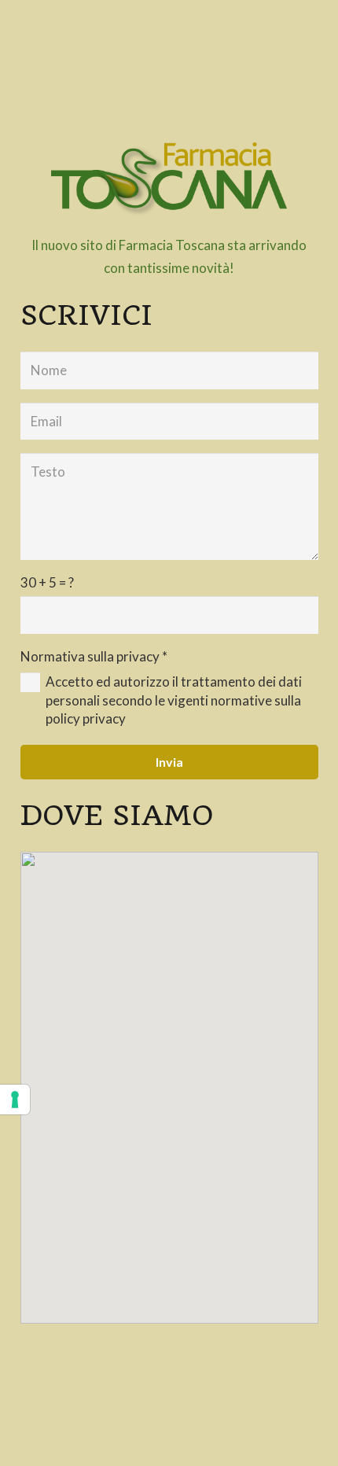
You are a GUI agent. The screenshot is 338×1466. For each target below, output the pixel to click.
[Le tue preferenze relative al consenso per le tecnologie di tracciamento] (15, 1099)
